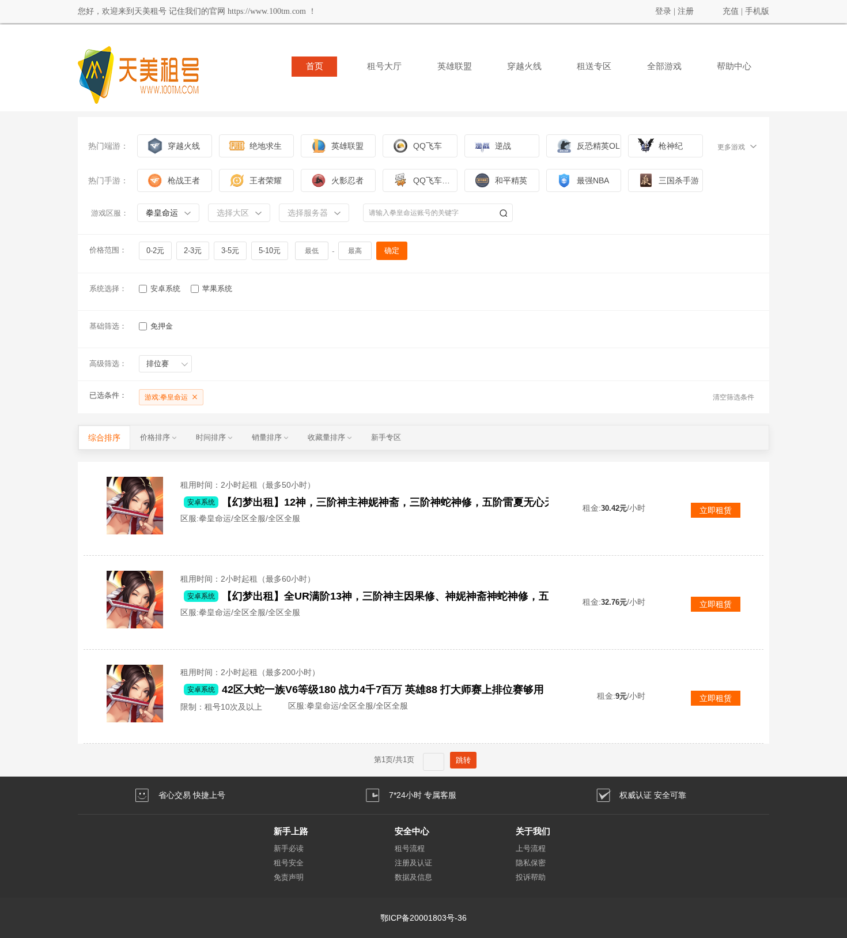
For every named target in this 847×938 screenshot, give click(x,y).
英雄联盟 (454, 66)
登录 (663, 11)
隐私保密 (531, 862)
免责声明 (289, 877)
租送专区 (594, 66)
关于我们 (533, 831)
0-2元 (155, 250)
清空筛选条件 (733, 397)
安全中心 (412, 831)
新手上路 (291, 831)
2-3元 (193, 250)
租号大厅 (384, 66)
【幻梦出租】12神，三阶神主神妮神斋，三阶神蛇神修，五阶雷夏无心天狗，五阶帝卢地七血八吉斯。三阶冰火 (417, 502)
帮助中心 (734, 66)
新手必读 (289, 848)
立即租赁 (715, 510)
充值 (731, 11)
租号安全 (289, 862)
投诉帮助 (531, 877)
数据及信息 (413, 877)
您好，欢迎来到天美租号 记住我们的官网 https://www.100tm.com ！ (197, 11)
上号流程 (531, 848)
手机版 (757, 11)
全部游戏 (664, 66)
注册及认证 (413, 862)
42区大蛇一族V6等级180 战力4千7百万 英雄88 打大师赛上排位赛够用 (383, 689)
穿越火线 (524, 66)
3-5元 (230, 250)
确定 (391, 250)
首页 (314, 66)
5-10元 (270, 250)
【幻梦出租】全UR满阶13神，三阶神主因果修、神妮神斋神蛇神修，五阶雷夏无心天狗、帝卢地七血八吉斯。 (417, 596)
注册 (686, 11)
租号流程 (410, 848)
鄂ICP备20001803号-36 (423, 917)
